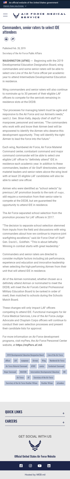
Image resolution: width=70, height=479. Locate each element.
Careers (11, 421)
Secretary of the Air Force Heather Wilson (21, 383)
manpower (25, 360)
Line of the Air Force (55, 355)
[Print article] (6, 39)
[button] (15, 6)
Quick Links (13, 411)
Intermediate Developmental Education (45, 371)
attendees (60, 383)
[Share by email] (13, 39)
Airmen (35, 360)
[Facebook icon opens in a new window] (21, 465)
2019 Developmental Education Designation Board (25, 355)
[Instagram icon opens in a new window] (30, 465)
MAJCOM (23, 371)
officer (7, 360)
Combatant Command (56, 366)
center (41, 366)
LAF (15, 360)
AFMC (33, 366)
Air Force (20, 377)
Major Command (10, 371)
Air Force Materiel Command (16, 366)
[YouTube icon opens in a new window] (39, 465)
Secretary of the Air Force (43, 377)
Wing (44, 360)
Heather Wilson (47, 383)
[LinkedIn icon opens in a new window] (48, 465)
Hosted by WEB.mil (35, 474)
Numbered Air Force (57, 360)
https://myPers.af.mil (29, 345)
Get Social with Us (35, 436)
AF (29, 377)
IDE (64, 371)
